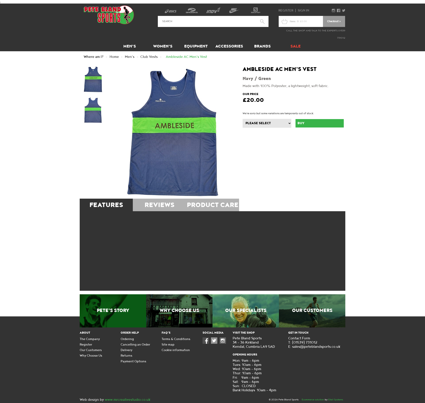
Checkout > (334, 21)
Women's (162, 46)
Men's (129, 46)
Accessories (229, 46)
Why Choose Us (179, 311)
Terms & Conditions (176, 339)
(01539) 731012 (304, 342)
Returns (126, 355)
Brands (262, 46)
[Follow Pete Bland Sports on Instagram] (224, 343)
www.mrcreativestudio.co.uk (127, 400)
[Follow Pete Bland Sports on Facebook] (207, 343)
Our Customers (312, 311)
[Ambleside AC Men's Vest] (172, 132)
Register (285, 10)
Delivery (126, 350)
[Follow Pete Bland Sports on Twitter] (215, 343)
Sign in (303, 10)
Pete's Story (113, 311)
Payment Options (133, 361)
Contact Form (299, 338)
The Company (90, 339)
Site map (168, 344)
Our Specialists (246, 311)
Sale (295, 46)
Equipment (196, 46)
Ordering (127, 339)
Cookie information (176, 350)
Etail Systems (335, 399)
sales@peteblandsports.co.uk (316, 347)
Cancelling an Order (135, 344)
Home (114, 57)
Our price (250, 94)
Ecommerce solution (313, 399)
